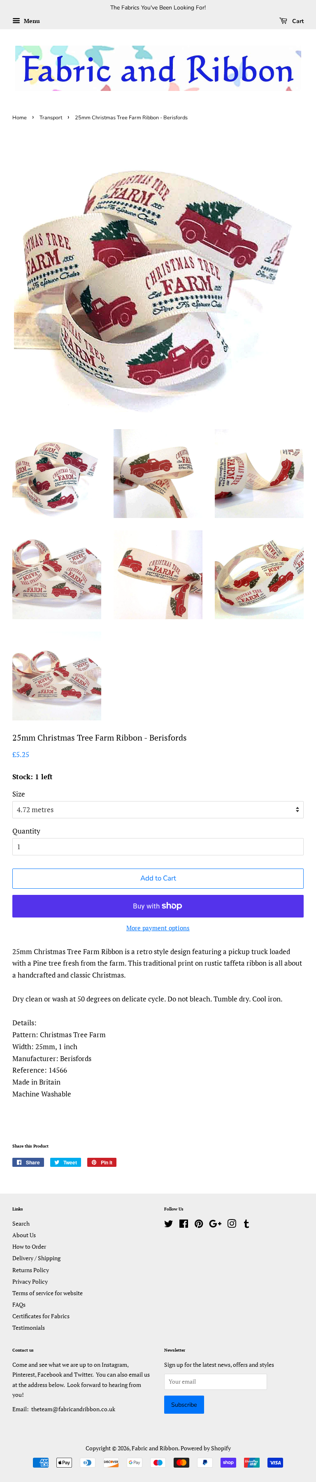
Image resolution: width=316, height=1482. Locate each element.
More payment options (158, 928)
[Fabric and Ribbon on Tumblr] (246, 1225)
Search (21, 1223)
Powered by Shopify (206, 1448)
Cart (297, 21)
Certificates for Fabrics (41, 1316)
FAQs (19, 1304)
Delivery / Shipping (36, 1258)
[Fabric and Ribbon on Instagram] (231, 1225)
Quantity (26, 831)
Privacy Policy (30, 1281)
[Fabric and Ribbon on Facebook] (183, 1225)
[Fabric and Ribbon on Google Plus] (215, 1225)
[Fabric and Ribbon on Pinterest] (198, 1225)
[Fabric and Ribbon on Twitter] (168, 1225)
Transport (51, 117)
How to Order (29, 1246)
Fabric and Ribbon (155, 1448)
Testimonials (28, 1327)
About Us (24, 1235)
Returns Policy (30, 1270)
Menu (31, 21)
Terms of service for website (47, 1293)
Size (18, 794)
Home (19, 117)
